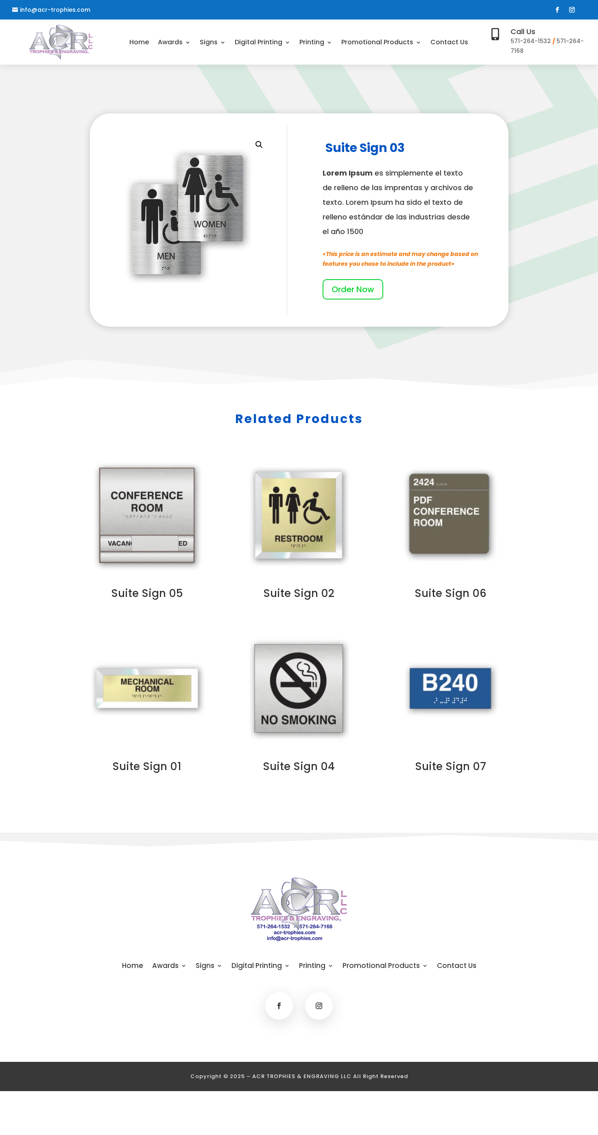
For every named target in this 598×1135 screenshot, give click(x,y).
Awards (170, 43)
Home (139, 43)
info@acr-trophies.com (55, 10)
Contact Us (449, 43)
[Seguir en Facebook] (557, 9)
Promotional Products (377, 43)
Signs (209, 43)
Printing (311, 43)
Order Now (353, 289)
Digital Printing (258, 43)
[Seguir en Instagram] (572, 9)
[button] (259, 144)
